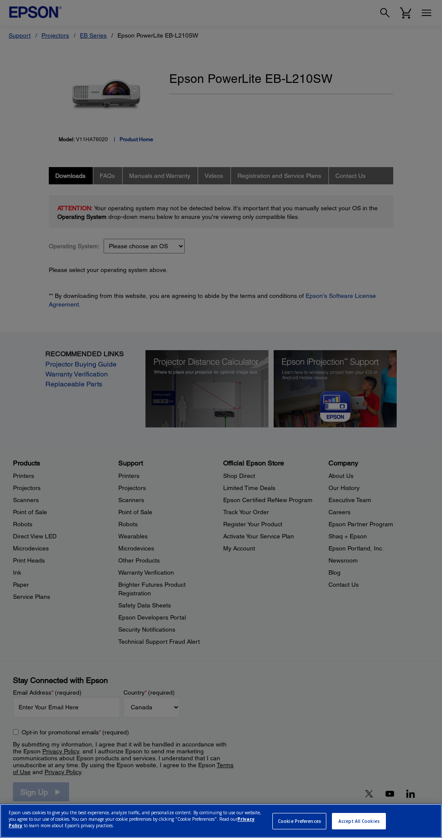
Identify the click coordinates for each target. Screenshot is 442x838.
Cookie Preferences (299, 821)
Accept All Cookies (359, 821)
